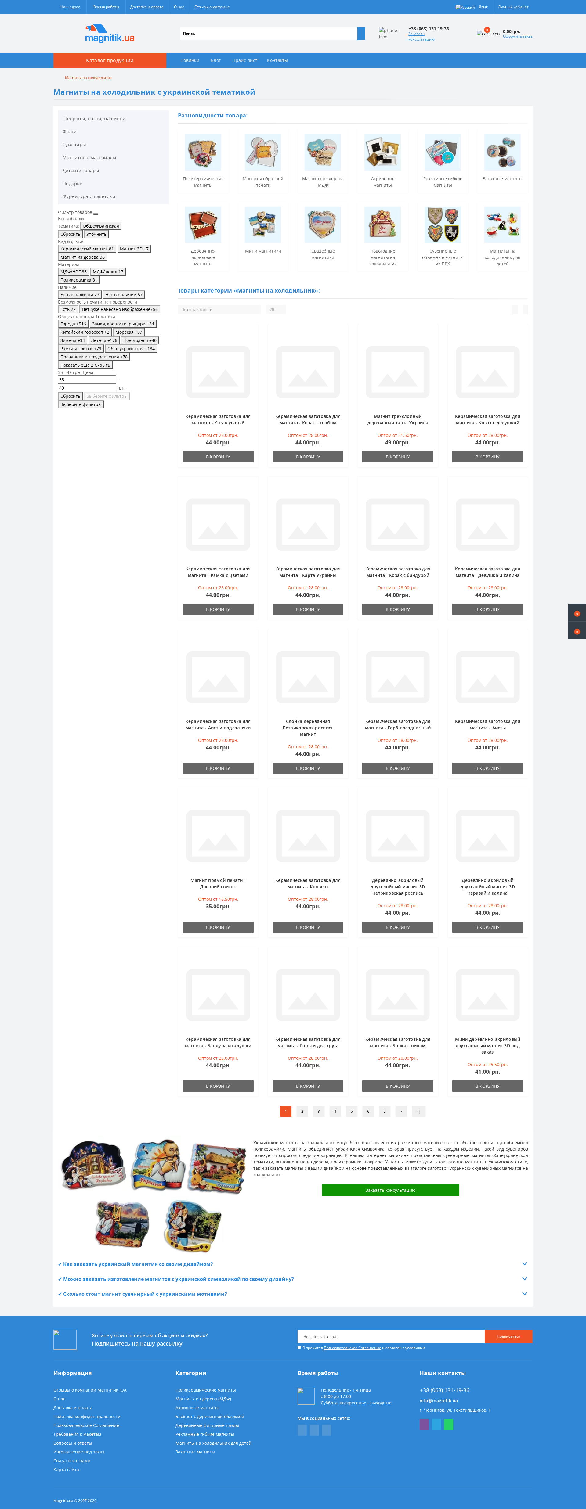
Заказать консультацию (421, 36)
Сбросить (70, 234)
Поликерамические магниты (205, 1390)
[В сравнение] (252, 342)
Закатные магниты (195, 1452)
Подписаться (508, 1336)
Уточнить (96, 234)
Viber (424, 1424)
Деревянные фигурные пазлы (207, 1425)
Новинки (189, 60)
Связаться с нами (71, 1461)
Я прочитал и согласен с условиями (363, 1347)
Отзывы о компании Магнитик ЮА (90, 1390)
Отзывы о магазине (212, 6)
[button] (577, 630)
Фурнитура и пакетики (89, 196)
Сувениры (74, 144)
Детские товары (81, 170)
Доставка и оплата (147, 6)
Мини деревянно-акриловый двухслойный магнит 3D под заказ (487, 1045)
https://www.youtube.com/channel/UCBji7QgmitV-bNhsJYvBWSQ (314, 1430)
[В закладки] (252, 333)
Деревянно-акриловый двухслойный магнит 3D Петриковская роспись (398, 886)
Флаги (70, 131)
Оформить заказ (518, 36)
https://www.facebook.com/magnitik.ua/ (302, 1430)
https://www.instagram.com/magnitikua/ (326, 1430)
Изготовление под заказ (78, 1452)
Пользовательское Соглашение (352, 1347)
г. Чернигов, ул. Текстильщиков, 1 (455, 1410)
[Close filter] (95, 214)
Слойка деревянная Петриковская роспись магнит (308, 727)
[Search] (361, 33)
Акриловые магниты (197, 1407)
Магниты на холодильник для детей (213, 1443)
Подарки (73, 183)
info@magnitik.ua (439, 1400)
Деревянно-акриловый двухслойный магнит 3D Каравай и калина (488, 886)
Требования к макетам (77, 1434)
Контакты (277, 60)
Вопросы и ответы (72, 1443)
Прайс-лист (244, 60)
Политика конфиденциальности (87, 1416)
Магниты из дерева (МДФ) (203, 1399)
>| (419, 1111)
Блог (216, 60)
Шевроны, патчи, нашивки (94, 118)
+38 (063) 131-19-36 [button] (444, 1390)
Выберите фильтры (107, 396)
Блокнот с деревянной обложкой (209, 1416)
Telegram (436, 1424)
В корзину (218, 457)
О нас (179, 6)
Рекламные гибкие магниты (204, 1434)
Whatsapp (448, 1424)
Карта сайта (66, 1469)
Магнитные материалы (90, 157)
